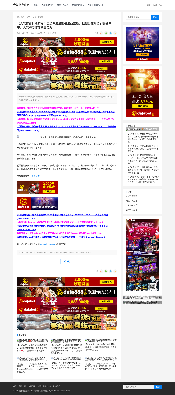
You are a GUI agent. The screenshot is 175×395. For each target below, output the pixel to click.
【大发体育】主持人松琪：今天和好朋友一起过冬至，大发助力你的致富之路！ (143, 148)
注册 (155, 5)
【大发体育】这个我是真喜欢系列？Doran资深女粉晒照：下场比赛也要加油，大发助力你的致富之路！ (32, 348)
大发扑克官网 (21, 4)
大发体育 (35, 176)
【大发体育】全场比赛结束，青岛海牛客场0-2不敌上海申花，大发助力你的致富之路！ (143, 170)
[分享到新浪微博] (101, 33)
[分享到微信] (106, 33)
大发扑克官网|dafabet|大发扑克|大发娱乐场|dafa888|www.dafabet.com (44, 391)
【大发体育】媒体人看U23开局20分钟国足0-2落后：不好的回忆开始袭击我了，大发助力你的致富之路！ (100, 366)
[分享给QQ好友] (110, 33)
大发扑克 (25, 33)
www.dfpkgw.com (48, 244)
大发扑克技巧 (62, 5)
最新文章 (22, 386)
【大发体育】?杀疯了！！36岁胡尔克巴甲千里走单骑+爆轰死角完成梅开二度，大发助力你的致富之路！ (143, 179)
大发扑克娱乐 (78, 5)
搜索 (155, 17)
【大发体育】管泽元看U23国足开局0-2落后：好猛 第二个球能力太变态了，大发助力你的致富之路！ (66, 365)
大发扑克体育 (38, 17)
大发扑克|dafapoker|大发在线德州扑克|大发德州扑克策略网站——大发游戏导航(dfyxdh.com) (60, 222)
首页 (36, 5)
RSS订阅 (56, 386)
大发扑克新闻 (47, 5)
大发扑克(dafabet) (95, 5)
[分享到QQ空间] (115, 33)
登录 (149, 5)
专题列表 (31, 386)
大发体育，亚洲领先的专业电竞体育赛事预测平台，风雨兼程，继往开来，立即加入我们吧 (58, 108)
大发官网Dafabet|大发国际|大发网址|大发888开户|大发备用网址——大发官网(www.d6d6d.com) (61, 237)
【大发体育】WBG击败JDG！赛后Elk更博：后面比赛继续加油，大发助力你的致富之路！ (100, 347)
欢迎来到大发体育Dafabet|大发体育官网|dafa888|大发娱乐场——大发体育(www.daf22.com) (59, 233)
